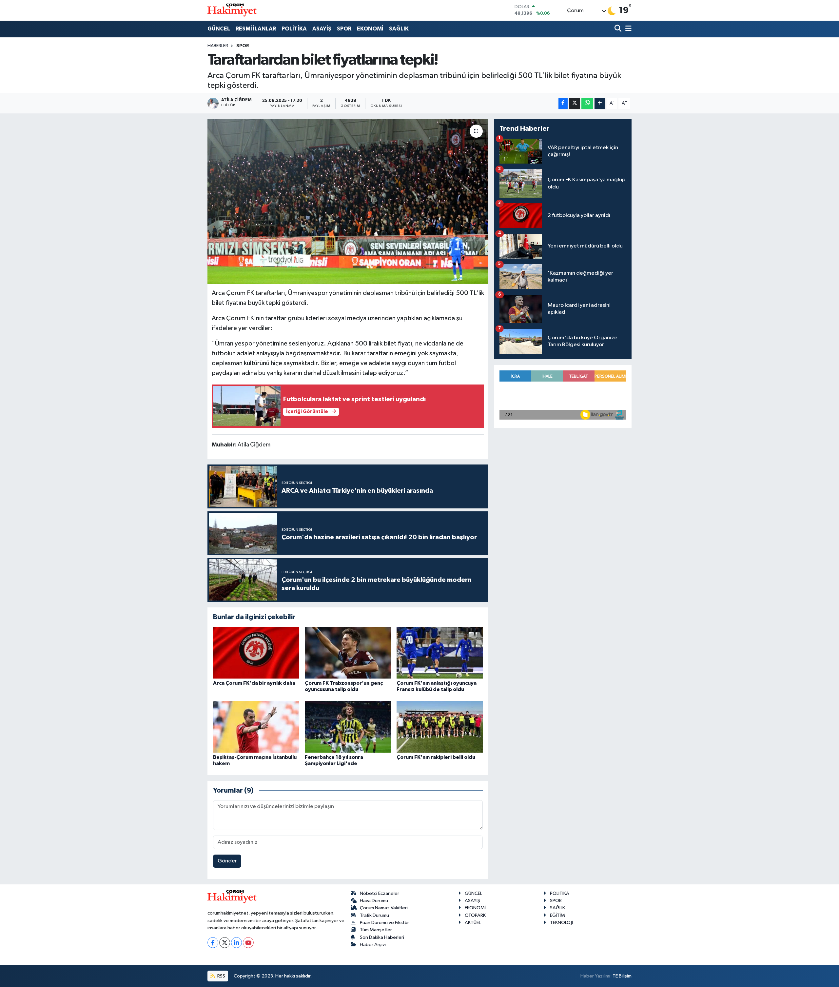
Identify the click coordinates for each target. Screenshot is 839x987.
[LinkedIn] (236, 942)
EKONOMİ (370, 28)
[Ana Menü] (627, 29)
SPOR (344, 28)
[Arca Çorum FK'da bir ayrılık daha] (256, 653)
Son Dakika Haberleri (382, 937)
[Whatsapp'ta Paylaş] (587, 103)
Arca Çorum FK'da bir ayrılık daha (254, 683)
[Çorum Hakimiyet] (232, 10)
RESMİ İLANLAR (256, 28)
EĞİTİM (557, 915)
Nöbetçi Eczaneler (379, 893)
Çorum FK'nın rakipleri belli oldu (436, 757)
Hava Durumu (374, 900)
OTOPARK (475, 915)
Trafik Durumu (374, 915)
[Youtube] (248, 942)
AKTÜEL (473, 922)
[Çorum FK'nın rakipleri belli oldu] (440, 727)
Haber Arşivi (373, 944)
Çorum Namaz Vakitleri (384, 907)
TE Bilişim (622, 976)
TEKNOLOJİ (561, 922)
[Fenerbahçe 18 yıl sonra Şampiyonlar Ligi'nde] (348, 727)
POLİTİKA (294, 28)
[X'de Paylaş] (574, 103)
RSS (220, 976)
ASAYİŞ (321, 28)
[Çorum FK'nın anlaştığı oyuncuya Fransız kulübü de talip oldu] (440, 653)
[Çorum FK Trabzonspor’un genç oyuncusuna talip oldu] (348, 653)
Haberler (217, 46)
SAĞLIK (399, 28)
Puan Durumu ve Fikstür (384, 922)
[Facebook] (212, 942)
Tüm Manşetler (376, 929)
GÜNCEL (218, 28)
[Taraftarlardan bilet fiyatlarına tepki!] (347, 201)
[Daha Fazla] (600, 103)
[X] (224, 942)
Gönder (227, 861)
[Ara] (619, 29)
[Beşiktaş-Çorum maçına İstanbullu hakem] (256, 727)
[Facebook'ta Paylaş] (563, 103)
